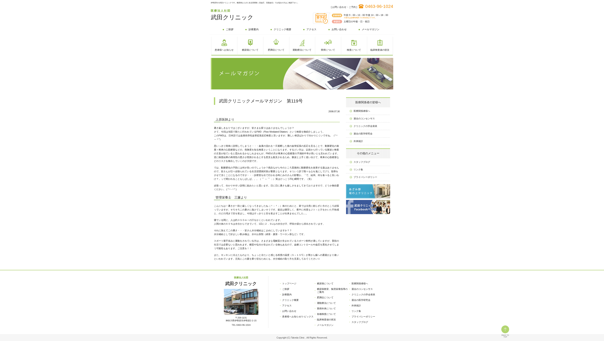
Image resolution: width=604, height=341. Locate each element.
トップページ (289, 283)
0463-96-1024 (379, 6)
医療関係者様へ (362, 111)
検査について (354, 49)
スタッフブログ (362, 162)
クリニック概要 (282, 29)
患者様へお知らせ (224, 49)
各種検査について (326, 314)
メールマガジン (370, 29)
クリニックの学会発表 (365, 126)
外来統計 (358, 141)
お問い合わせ (339, 29)
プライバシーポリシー (365, 177)
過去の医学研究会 (363, 133)
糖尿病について (250, 49)
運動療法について (302, 49)
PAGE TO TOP (505, 336)
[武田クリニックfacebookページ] (368, 214)
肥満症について (276, 49)
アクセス (311, 29)
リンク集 (358, 169)
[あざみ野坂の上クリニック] (368, 199)
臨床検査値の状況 (379, 49)
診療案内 (254, 29)
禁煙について (328, 49)
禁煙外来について (326, 308)
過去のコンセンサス (364, 118)
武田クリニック (232, 17)
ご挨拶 (229, 29)
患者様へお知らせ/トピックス (297, 316)
